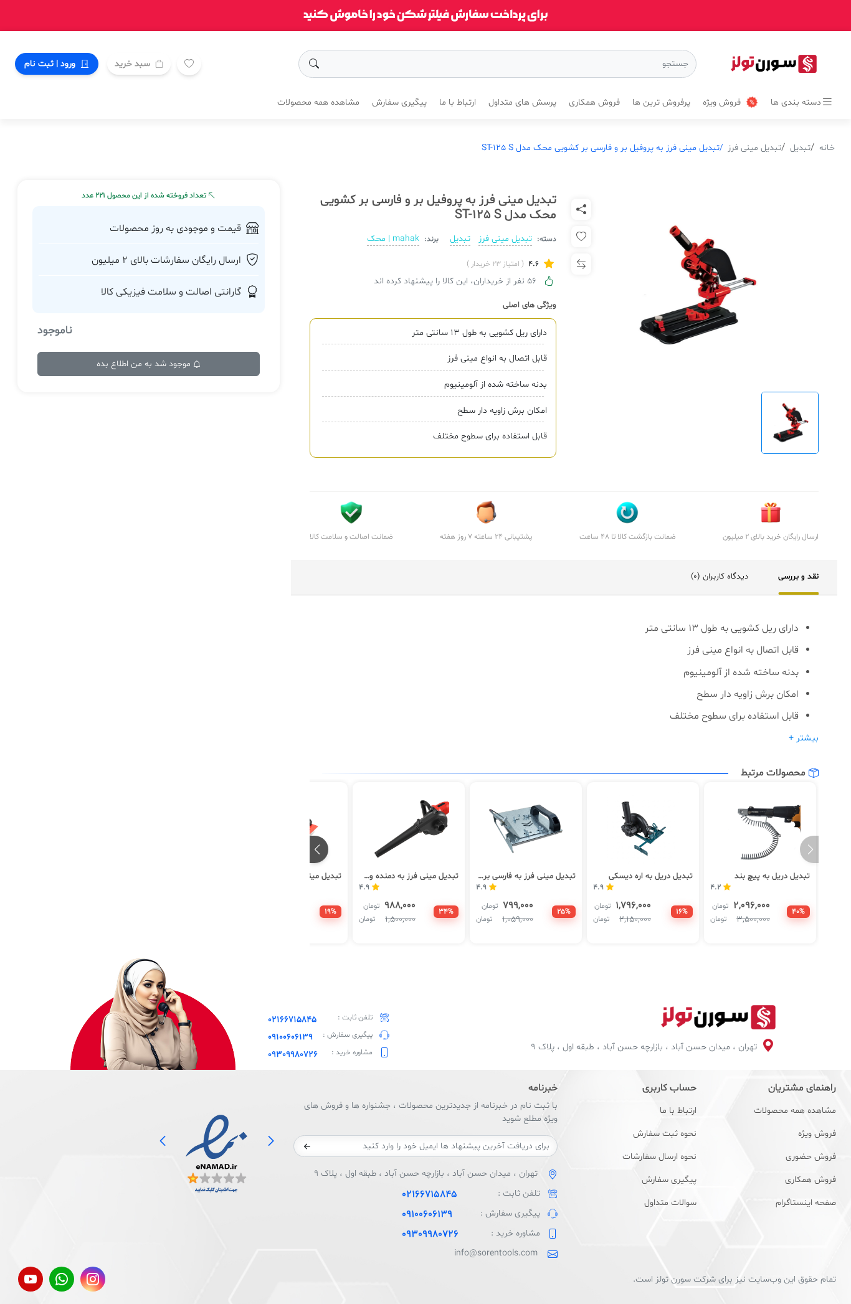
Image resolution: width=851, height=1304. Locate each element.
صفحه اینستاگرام (806, 1203)
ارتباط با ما (457, 102)
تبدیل (800, 148)
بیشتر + (804, 738)
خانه (827, 148)
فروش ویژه (723, 102)
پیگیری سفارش (399, 102)
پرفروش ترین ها (661, 102)
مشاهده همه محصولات (318, 102)
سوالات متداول (670, 1203)
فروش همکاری (594, 102)
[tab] (798, 577)
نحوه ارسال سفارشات (659, 1157)
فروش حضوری (811, 1157)
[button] (319, 849)
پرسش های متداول (522, 102)
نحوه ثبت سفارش (664, 1134)
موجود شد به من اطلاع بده (145, 364)
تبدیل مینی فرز (754, 148)
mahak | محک (393, 239)
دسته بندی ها (796, 102)
